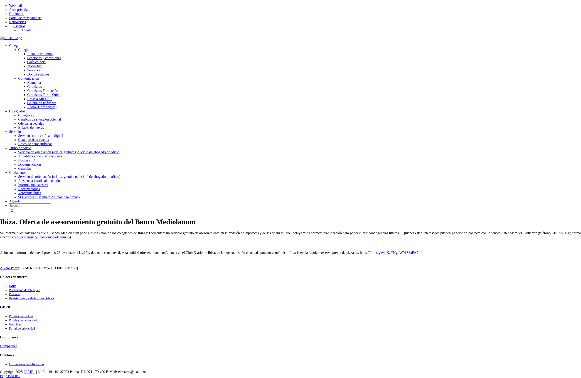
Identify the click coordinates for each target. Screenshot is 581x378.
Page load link (10, 376)
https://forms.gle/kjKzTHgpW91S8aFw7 (389, 253)
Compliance (8, 346)
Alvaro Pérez (9, 268)
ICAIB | (29, 372)
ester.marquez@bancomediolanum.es (43, 237)
